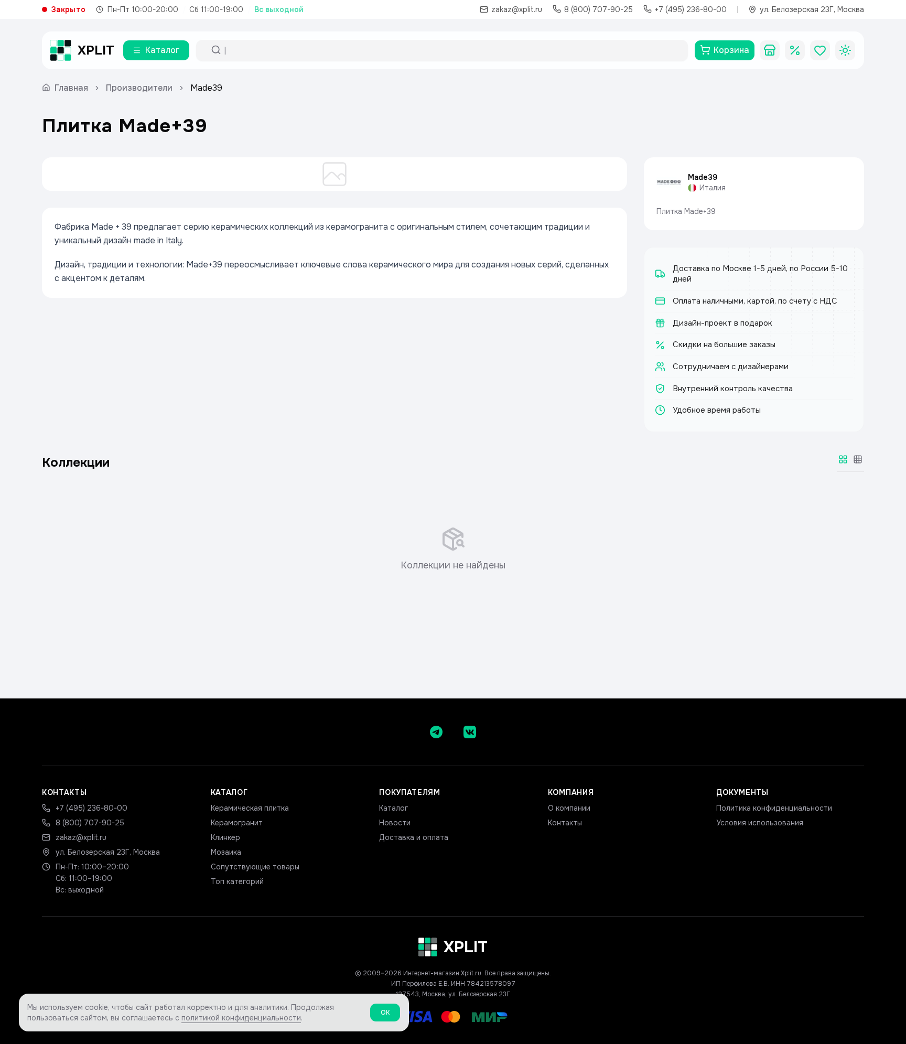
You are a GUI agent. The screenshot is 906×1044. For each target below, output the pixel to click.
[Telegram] (436, 732)
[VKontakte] (469, 732)
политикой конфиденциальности (241, 1018)
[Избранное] (820, 50)
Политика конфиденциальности (774, 808)
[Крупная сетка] (843, 459)
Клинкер (225, 837)
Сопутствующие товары (255, 866)
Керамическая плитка (250, 808)
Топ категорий (237, 881)
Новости (395, 822)
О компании (569, 808)
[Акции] (794, 50)
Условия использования (759, 822)
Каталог (393, 808)
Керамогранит (237, 822)
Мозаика (226, 852)
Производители (139, 87)
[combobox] (451, 50)
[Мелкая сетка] (857, 459)
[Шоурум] (769, 50)
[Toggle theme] (845, 50)
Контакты (565, 822)
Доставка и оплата (413, 837)
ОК (385, 1012)
